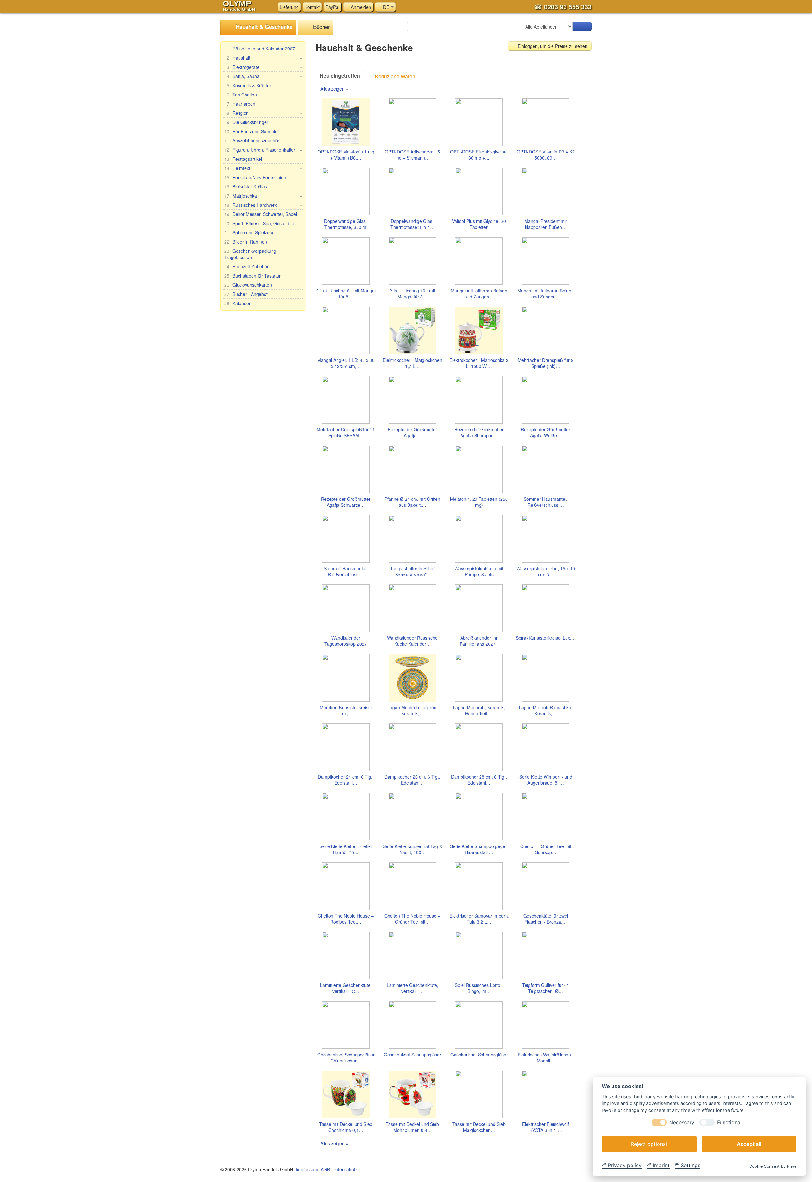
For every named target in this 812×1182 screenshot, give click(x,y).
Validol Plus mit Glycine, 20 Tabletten (479, 224)
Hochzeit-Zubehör (246, 266)
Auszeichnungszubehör (263, 140)
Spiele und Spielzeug (263, 232)
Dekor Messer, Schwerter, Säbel (260, 214)
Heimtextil (263, 168)
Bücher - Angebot (246, 294)
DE (386, 7)
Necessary (681, 1122)
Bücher (320, 26)
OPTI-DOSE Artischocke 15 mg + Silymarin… (412, 155)
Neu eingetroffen (340, 75)
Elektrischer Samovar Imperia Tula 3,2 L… (479, 919)
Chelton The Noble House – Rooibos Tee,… (346, 919)
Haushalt (264, 58)
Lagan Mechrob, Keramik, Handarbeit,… (479, 710)
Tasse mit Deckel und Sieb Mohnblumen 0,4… (412, 1127)
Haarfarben (241, 104)
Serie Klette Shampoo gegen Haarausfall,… (479, 849)
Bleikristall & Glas (263, 186)
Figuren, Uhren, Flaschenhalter (263, 150)
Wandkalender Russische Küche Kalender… (412, 641)
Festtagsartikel (243, 159)
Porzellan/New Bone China (263, 177)
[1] (582, 26)
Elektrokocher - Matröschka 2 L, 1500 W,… (478, 363)
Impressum (307, 1169)
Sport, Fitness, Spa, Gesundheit (260, 223)
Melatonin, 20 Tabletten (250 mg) (479, 502)
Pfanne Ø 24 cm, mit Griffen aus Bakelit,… (412, 502)
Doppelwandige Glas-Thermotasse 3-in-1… (412, 224)
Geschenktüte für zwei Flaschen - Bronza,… (545, 919)
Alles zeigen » (334, 89)
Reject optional (649, 1143)
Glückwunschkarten (248, 285)
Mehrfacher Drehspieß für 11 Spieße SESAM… (346, 433)
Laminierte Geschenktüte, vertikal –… (412, 988)
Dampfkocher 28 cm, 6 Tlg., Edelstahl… (479, 780)
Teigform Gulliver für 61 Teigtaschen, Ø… (545, 988)
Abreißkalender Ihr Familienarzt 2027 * (479, 641)
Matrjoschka (263, 196)
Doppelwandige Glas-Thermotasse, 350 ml (345, 224)
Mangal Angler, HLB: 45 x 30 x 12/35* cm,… (346, 363)
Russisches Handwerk (263, 205)
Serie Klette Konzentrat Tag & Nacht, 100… (412, 849)
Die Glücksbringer (247, 122)
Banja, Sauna (264, 76)
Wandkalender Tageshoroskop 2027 (345, 641)
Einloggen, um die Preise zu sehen (551, 46)
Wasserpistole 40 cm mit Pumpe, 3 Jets (479, 571)
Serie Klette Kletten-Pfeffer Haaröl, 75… (345, 849)
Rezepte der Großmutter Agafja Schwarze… (345, 502)
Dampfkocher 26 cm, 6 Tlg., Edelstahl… (412, 780)
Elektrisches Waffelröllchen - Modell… (546, 1058)
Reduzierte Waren (394, 76)
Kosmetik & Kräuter (264, 85)
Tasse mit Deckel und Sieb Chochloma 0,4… (345, 1127)
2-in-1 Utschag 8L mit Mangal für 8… (346, 294)
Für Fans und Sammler (263, 131)
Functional (729, 1122)
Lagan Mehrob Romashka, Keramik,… (546, 710)
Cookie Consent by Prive (772, 1166)
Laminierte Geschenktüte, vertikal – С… (346, 988)
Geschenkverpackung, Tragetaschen (251, 254)
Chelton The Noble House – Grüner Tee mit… (412, 919)
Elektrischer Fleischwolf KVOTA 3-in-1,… (545, 1127)
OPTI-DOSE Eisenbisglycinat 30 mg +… (479, 155)
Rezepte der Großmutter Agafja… (412, 433)
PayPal (332, 7)
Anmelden (360, 7)
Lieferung (289, 7)
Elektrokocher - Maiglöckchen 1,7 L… (412, 363)
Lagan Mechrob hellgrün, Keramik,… (412, 710)
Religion (264, 113)
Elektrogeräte (264, 67)
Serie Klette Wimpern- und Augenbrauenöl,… (545, 780)
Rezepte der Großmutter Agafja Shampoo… (479, 433)
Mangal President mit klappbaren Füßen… (545, 224)
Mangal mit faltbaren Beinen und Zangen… (479, 294)
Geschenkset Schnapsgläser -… (412, 1058)
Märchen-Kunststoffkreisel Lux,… (346, 710)
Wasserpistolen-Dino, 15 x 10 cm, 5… (545, 571)
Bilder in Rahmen (245, 241)
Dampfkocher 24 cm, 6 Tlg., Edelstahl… (346, 780)
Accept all (749, 1143)
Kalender (237, 303)
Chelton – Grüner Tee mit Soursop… (545, 849)
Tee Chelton (242, 94)
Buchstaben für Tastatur (252, 275)
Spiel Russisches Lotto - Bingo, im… (479, 988)
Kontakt (312, 7)
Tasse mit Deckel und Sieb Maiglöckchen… (479, 1127)
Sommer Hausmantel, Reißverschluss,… (545, 502)
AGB (325, 1169)
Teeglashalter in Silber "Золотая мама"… (412, 571)
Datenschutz (344, 1169)
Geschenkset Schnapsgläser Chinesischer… (346, 1058)
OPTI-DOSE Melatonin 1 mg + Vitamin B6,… (346, 155)
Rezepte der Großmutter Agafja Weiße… (545, 433)
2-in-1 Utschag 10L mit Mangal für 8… (412, 294)
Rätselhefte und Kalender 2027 (261, 48)
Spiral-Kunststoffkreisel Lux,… (546, 638)
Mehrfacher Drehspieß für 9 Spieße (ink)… (545, 363)
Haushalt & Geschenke (263, 26)
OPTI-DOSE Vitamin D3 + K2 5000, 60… (546, 155)
